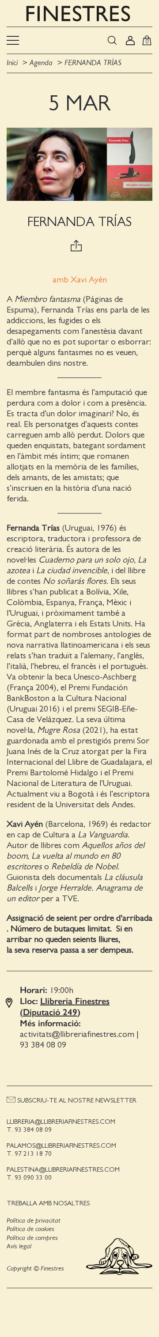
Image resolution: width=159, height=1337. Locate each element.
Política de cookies (30, 1228)
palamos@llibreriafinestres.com (61, 1145)
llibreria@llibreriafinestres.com (61, 1121)
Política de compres (32, 1237)
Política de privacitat (34, 1220)
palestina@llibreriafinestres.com (63, 1169)
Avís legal (19, 1246)
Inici (13, 63)
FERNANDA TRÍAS (92, 63)
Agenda (41, 63)
